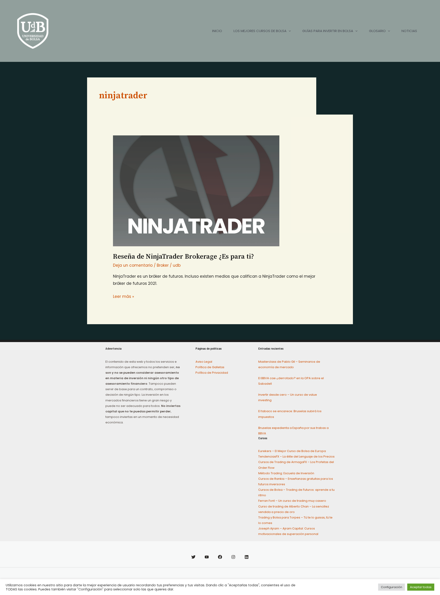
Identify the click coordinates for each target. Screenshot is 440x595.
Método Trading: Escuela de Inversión (286, 473)
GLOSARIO (377, 30)
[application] (288, 30)
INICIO (217, 30)
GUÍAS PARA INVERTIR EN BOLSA (327, 30)
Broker (163, 265)
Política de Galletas (209, 367)
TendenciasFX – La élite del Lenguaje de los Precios (296, 456)
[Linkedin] (247, 557)
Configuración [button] (391, 587)
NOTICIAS (409, 30)
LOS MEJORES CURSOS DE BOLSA (260, 30)
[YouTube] (207, 557)
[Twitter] (193, 557)
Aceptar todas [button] (421, 587)
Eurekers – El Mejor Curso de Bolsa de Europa (292, 451)
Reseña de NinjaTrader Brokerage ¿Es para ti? (183, 256)
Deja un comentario (133, 265)
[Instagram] (233, 557)
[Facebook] (220, 557)
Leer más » (123, 296)
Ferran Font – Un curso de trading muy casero (292, 501)
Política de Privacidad (211, 372)
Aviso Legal (203, 361)
